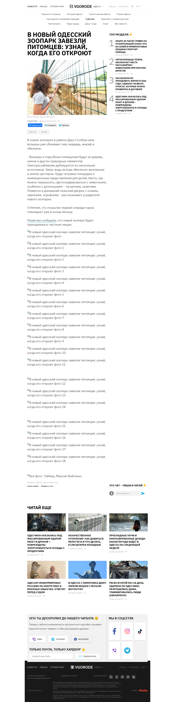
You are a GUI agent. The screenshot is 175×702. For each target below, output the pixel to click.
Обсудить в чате (47, 486)
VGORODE (84, 667)
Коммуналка (54, 23)
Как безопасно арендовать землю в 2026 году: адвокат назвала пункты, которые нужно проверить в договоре (130, 84)
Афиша (43, 6)
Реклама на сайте (100, 676)
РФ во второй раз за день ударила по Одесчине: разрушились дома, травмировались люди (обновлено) (126, 589)
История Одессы (75, 14)
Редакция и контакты (69, 676)
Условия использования (36, 676)
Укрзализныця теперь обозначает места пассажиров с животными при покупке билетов (130, 65)
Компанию (124, 6)
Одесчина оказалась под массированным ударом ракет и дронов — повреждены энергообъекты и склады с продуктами (131, 103)
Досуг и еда (90, 23)
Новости (32, 6)
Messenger (83, 639)
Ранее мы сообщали (41, 220)
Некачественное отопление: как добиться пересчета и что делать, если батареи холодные (86, 540)
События (90, 19)
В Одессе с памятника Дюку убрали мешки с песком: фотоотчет (87, 586)
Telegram (60, 639)
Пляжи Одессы (124, 14)
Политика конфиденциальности (39, 678)
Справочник (57, 6)
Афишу (113, 6)
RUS (138, 6)
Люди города (73, 23)
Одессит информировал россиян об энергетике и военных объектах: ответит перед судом (46, 587)
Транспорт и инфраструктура (114, 19)
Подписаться (89, 656)
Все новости (121, 23)
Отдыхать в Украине (50, 14)
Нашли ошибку (32, 486)
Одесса (98, 667)
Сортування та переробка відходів (63, 19)
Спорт (106, 23)
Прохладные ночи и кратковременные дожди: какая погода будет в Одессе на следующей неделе (127, 541)
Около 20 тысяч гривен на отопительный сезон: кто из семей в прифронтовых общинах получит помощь (131, 47)
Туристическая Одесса (99, 14)
